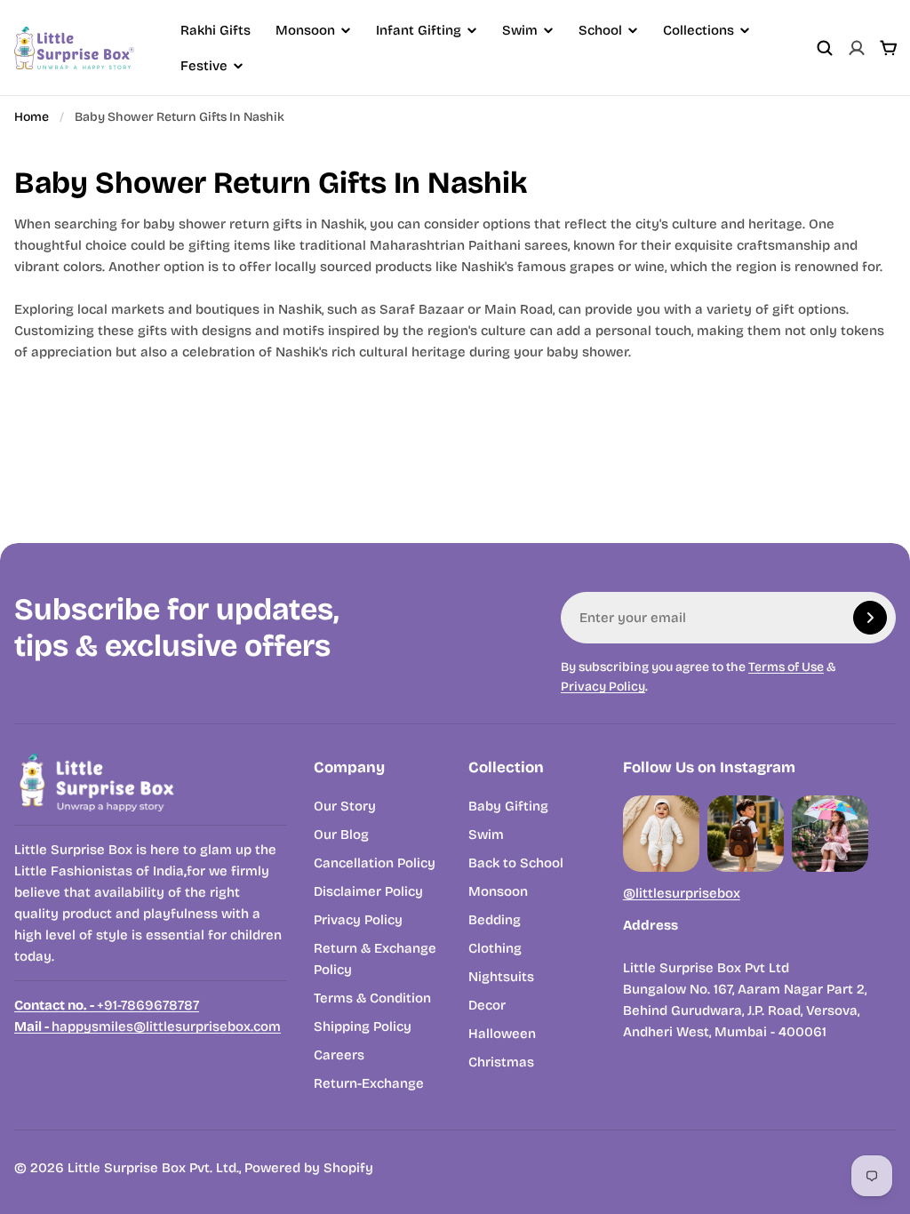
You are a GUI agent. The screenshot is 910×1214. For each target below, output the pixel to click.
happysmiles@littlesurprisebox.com (147, 1026)
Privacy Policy (603, 686)
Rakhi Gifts (215, 30)
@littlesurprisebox (681, 893)
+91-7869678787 (106, 1005)
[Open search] (825, 48)
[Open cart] (889, 48)
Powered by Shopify (308, 1168)
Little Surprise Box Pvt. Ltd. (153, 1168)
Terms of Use (786, 667)
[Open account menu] (857, 48)
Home (31, 116)
